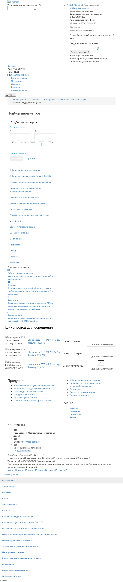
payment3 (32, 470)
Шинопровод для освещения (29, 327)
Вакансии (74, 407)
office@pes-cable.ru (19, 74)
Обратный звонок (79, 7)
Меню (11, 94)
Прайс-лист (75, 413)
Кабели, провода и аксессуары (25, 169)
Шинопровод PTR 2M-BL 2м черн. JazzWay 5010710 (44, 366)
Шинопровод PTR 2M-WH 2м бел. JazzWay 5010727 (44, 353)
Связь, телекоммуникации (22, 226)
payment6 (62, 470)
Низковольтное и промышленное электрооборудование (26, 189)
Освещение (49, 99)
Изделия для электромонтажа (24, 196)
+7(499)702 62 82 (22, 450)
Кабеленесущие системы (26, 397)
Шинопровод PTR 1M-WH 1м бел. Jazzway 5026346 (44, 341)
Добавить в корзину (102, 344)
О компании (16, 238)
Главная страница (19, 99)
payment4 (42, 470)
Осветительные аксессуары (72, 99)
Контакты (14, 262)
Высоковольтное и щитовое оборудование (30, 181)
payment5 (52, 470)
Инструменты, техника (21, 208)
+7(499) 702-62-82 (74, 4)
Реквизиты (15, 244)
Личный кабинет (10, 504)
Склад (13, 250)
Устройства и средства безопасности (28, 202)
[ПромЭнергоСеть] (13, 1)
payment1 (12, 470)
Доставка (14, 256)
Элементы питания (19, 232)
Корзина (12, 65)
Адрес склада (9, 486)
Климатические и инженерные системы (29, 214)
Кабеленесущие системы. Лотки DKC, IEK (30, 175)
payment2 (22, 470)
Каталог (35, 99)
